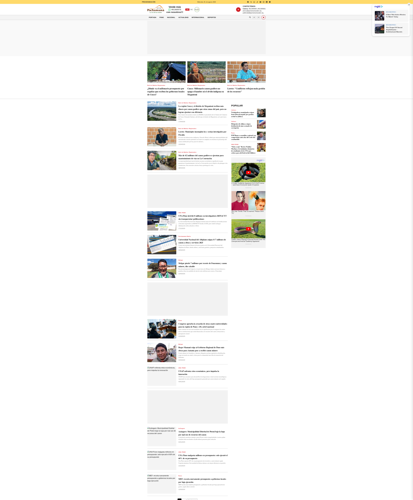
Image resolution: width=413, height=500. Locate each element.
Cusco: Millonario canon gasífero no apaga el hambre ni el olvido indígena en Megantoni (205, 91)
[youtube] (260, 2)
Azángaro (181, 428)
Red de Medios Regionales (156, 85)
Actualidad (183, 17)
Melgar (180, 260)
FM (191, 9)
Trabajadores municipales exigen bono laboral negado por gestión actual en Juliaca (242, 114)
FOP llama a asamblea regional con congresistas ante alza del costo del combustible (243, 137)
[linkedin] (266, 2)
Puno (161, 17)
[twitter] (251, 2)
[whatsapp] (254, 2)
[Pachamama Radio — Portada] (155, 9)
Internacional (198, 17)
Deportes (212, 17)
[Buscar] (250, 17)
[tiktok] (257, 2)
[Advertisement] (206, 37)
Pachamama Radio (184, 236)
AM (187, 9)
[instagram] (263, 2)
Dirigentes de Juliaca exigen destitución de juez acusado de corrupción (241, 126)
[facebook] (248, 2)
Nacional (171, 17)
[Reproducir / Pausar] (238, 9)
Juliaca (233, 110)
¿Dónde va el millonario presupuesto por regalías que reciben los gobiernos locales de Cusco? (166, 91)
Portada (152, 17)
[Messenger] (269, 2)
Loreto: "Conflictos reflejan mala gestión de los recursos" (246, 90)
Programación (148, 2)
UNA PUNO (182, 212)
